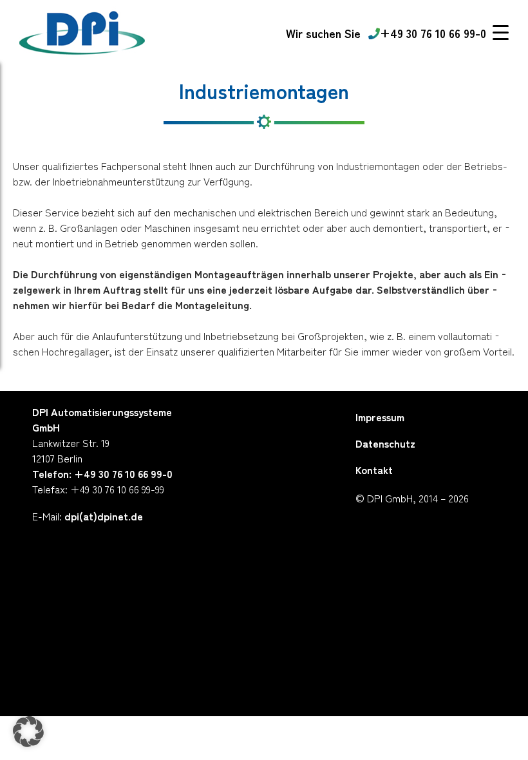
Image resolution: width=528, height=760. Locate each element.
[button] (28, 731)
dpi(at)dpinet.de (103, 516)
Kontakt (374, 469)
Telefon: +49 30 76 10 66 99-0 (102, 473)
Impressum (379, 416)
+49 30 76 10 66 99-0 (433, 32)
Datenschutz (385, 443)
